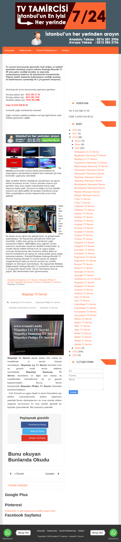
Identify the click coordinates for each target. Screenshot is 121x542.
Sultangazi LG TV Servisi (86, 152)
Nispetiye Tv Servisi (49, 308)
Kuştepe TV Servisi (83, 224)
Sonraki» (50, 473)
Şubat (78, 348)
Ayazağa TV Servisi (84, 271)
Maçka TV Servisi (83, 319)
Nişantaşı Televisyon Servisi (88, 177)
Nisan (78, 144)
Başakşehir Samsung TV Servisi (90, 155)
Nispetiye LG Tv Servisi (21, 302)
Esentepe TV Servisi (84, 250)
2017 (75, 133)
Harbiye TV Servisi (83, 213)
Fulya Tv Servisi (82, 199)
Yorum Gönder (17, 485)
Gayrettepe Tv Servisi (85, 304)
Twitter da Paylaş (37, 431)
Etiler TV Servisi (82, 326)
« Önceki (19, 473)
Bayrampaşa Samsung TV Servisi (91, 166)
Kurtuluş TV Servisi (83, 220)
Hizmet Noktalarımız (47, 50)
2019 (75, 130)
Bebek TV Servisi (82, 333)
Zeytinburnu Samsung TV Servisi (90, 162)
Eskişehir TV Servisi (84, 242)
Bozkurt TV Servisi (83, 264)
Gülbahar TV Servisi (84, 206)
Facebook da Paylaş (37, 425)
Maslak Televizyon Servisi (87, 191)
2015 (75, 351)
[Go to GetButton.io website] (113, 539)
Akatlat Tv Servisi (83, 340)
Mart (77, 148)
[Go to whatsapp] (113, 533)
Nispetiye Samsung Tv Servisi (22, 308)
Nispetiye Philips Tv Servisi (48, 302)
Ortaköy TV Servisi (83, 289)
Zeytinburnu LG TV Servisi (87, 279)
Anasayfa (9, 50)
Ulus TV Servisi (81, 297)
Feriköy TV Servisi (83, 235)
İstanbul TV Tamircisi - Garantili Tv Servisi (68, 536)
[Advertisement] (92, 78)
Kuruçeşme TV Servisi (85, 311)
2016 (75, 137)
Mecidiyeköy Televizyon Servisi (89, 184)
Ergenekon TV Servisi (85, 257)
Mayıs (78, 141)
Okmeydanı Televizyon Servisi (89, 170)
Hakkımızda (25, 50)
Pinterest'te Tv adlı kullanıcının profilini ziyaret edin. (30, 511)
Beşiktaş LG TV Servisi (85, 159)
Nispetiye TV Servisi (84, 282)
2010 (75, 355)
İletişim (65, 50)
